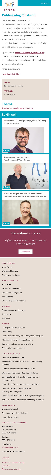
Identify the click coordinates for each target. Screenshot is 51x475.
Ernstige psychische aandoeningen (17, 108)
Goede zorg (7, 332)
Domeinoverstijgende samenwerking (17, 344)
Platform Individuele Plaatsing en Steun (18, 369)
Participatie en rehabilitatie (13, 328)
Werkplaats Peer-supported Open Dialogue (20, 373)
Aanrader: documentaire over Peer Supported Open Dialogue (18, 158)
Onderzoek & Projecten (12, 293)
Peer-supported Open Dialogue (15, 413)
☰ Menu (45, 3)
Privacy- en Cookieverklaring (13, 463)
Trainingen (6, 314)
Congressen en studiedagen (13, 310)
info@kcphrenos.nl (10, 447)
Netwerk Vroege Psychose (13, 357)
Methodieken (7, 297)
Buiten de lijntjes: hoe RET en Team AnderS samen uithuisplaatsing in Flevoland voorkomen (25, 195)
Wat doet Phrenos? (10, 271)
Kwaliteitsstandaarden (11, 288)
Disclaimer (6, 466)
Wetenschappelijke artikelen (14, 301)
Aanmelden (25, 252)
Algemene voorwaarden (11, 469)
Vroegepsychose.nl (10, 409)
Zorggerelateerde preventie (13, 348)
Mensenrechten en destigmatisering (17, 340)
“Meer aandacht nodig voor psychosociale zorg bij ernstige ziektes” (25, 122)
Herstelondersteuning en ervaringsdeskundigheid (22, 336)
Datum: (7, 82)
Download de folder (11, 74)
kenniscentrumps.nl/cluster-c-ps (29, 53)
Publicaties (6, 284)
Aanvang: (8, 91)
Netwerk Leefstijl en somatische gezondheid (20, 384)
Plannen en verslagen (11, 275)
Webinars (6, 318)
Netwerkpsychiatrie (10, 417)
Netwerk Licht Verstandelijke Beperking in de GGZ (23, 400)
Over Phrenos (7, 267)
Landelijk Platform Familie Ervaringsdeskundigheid (23, 396)
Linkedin (5, 458)
